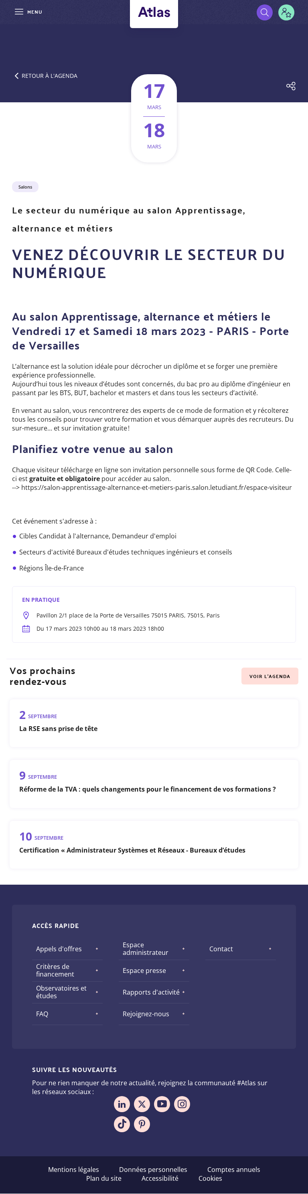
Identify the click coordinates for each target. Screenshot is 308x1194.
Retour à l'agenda (49, 75)
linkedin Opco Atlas (122, 1104)
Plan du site (104, 1178)
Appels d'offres (59, 948)
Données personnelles (153, 1169)
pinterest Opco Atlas (142, 1124)
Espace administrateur (145, 948)
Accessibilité (160, 1178)
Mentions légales (73, 1169)
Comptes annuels (233, 1169)
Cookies (210, 1178)
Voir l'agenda (269, 676)
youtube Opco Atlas (162, 1104)
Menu (34, 11)
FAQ (42, 1013)
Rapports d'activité (151, 992)
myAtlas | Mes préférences (286, 12)
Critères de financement (55, 970)
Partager (291, 87)
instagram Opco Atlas (182, 1104)
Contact (221, 948)
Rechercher (265, 12)
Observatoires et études (61, 992)
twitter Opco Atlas (142, 1104)
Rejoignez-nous (146, 1013)
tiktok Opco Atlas (122, 1124)
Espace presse (144, 970)
